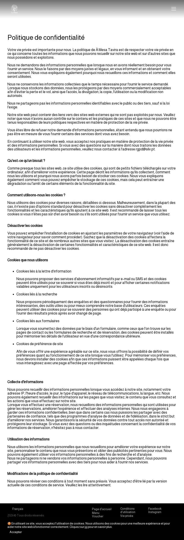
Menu (95, 513)
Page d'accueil (102, 509)
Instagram (154, 512)
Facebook (155, 508)
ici (86, 527)
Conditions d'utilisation (127, 510)
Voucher (97, 516)
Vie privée (126, 516)
